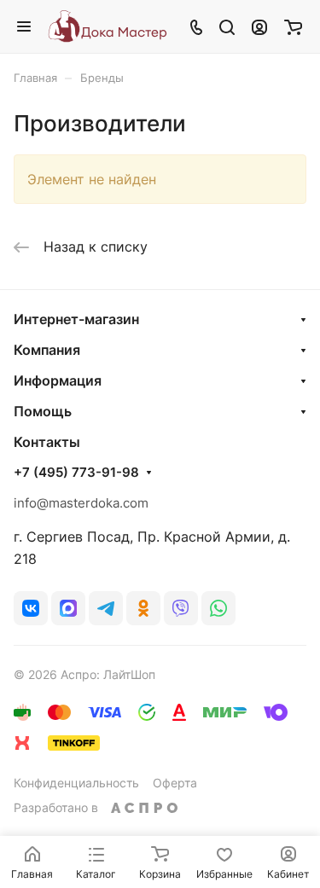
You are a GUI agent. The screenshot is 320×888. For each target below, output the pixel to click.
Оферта (175, 782)
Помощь (43, 411)
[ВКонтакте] (31, 608)
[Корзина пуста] (293, 26)
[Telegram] (106, 608)
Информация (58, 380)
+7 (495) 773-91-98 (76, 472)
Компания (47, 349)
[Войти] (259, 26)
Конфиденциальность (76, 782)
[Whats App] (218, 608)
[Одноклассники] (143, 608)
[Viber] (181, 608)
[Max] (68, 608)
